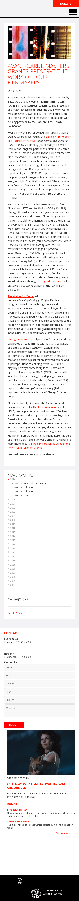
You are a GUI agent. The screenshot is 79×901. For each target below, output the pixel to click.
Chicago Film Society (20, 339)
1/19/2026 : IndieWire (22, 491)
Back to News (15, 613)
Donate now (62, 833)
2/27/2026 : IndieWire (22, 487)
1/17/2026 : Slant (19, 495)
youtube (12, 881)
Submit (14, 724)
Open (73, 12)
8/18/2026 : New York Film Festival (28, 483)
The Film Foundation (18, 9)
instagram (19, 881)
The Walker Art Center (21, 296)
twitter (5, 881)
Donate (65, 3)
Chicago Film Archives (50, 281)
